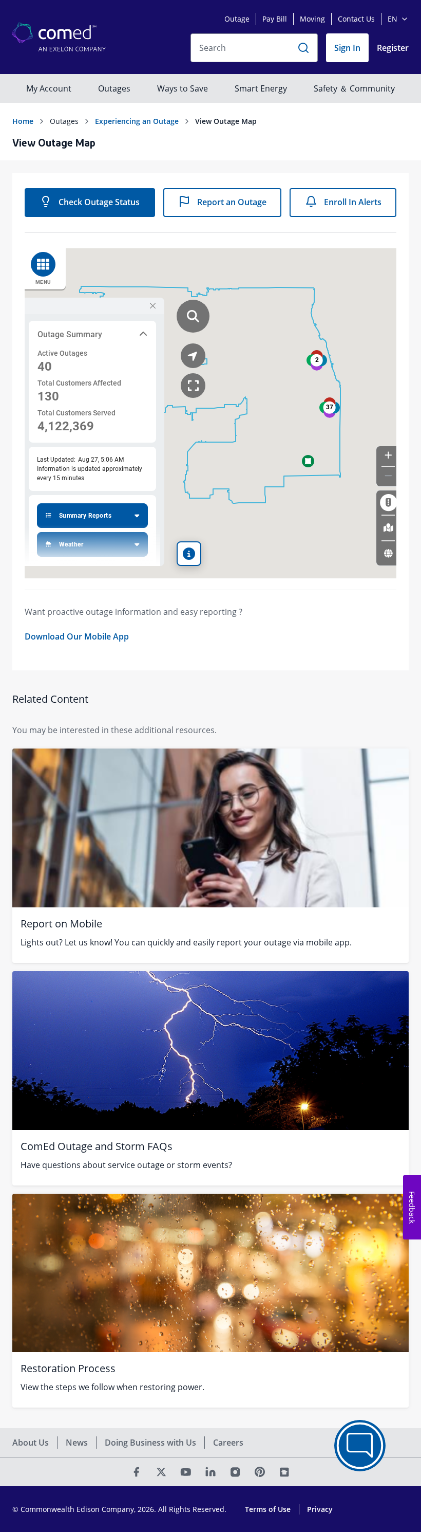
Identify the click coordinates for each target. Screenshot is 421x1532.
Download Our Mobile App (77, 636)
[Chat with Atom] (360, 1445)
